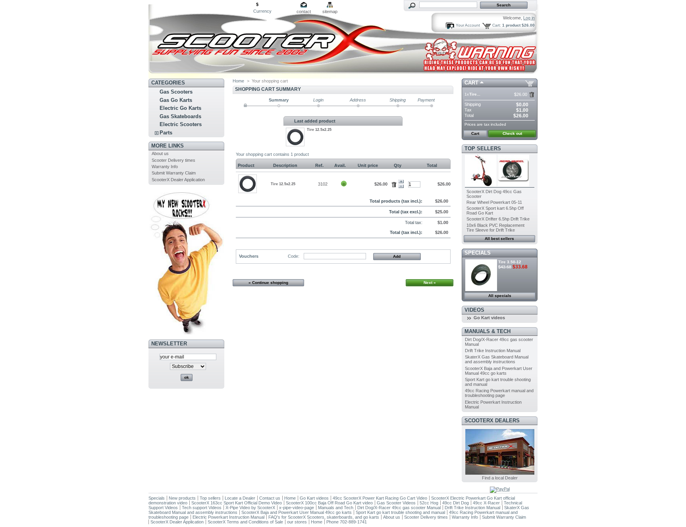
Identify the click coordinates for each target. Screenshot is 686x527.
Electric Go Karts (180, 108)
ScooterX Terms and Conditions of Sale (245, 521)
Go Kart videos (489, 317)
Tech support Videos (202, 507)
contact (304, 11)
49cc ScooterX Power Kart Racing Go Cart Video (380, 498)
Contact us (269, 498)
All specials (499, 295)
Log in (529, 17)
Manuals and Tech (335, 507)
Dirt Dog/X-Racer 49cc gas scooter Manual (399, 507)
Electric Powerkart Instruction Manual (228, 517)
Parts (166, 133)
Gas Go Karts (176, 100)
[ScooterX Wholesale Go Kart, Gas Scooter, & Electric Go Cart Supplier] (200, 39)
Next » (430, 282)
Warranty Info (165, 166)
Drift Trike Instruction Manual (492, 350)
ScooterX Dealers (492, 421)
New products (182, 498)
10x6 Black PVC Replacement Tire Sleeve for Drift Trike (495, 227)
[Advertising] (186, 332)
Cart (471, 83)
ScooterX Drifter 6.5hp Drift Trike (498, 219)
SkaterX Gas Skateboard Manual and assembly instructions (496, 359)
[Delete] (395, 183)
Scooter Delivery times (173, 160)
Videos (474, 310)
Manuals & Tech (487, 331)
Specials (477, 253)
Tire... (474, 94)
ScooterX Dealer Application (178, 179)
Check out (512, 133)
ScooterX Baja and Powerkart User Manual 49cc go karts (498, 371)
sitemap (329, 11)
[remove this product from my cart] (532, 94)
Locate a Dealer (240, 498)
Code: (293, 256)
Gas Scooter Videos (396, 502)
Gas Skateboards (180, 116)
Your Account (468, 25)
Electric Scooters (181, 124)
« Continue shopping (268, 282)
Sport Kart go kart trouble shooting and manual (400, 512)
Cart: (496, 25)
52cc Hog (429, 502)
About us (160, 153)
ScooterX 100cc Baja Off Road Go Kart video (329, 502)
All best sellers (499, 238)
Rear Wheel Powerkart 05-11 (494, 202)
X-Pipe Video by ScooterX (250, 507)
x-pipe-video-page (296, 507)
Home (238, 81)
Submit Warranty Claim (174, 173)
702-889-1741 (353, 521)
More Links (167, 146)
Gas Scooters (176, 92)
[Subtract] (401, 186)
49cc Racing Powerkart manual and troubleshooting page (499, 393)
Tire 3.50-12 (509, 262)
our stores (297, 521)
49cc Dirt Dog (455, 502)
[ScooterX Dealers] (499, 473)
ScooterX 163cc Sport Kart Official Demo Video (236, 502)
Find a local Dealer (500, 477)
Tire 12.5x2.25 (319, 130)
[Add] (401, 181)
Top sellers (482, 148)
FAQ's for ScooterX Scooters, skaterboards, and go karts (323, 517)
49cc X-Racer (486, 502)
